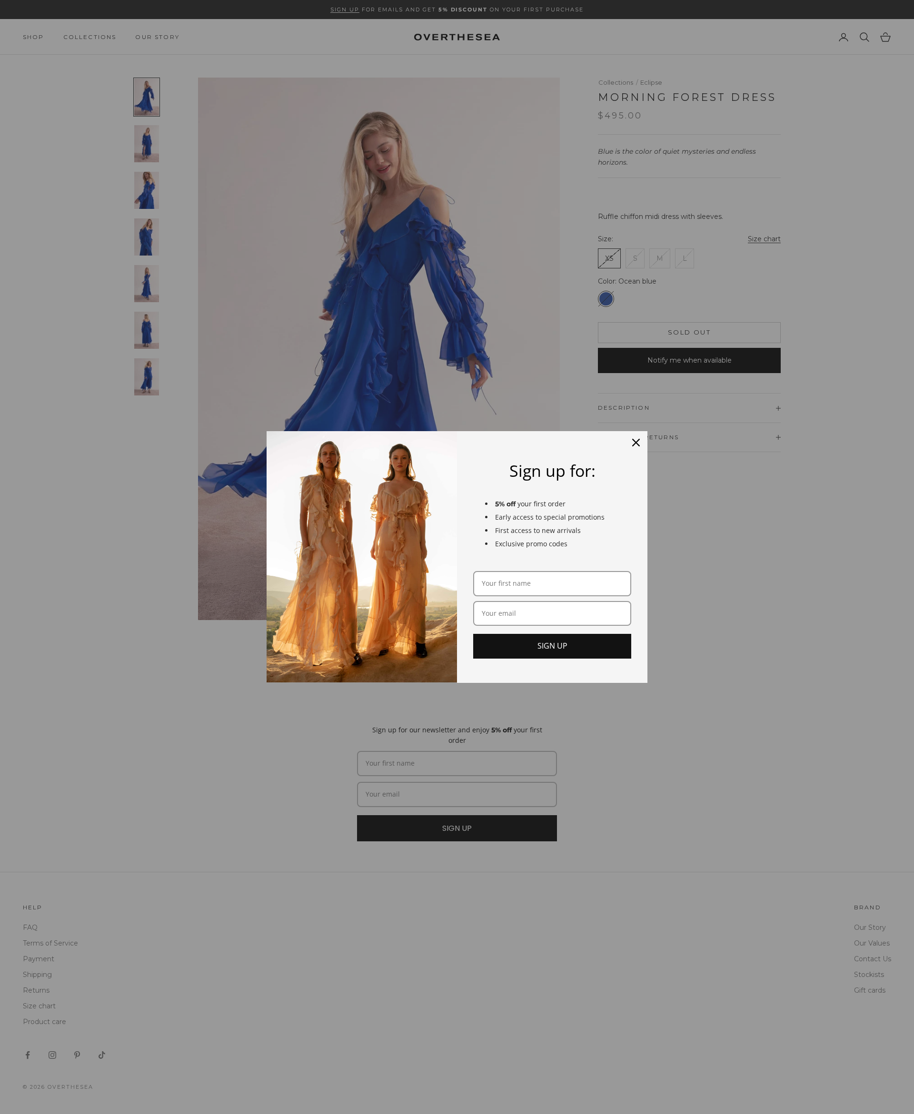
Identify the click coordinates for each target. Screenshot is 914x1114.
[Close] (636, 442)
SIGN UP (552, 646)
